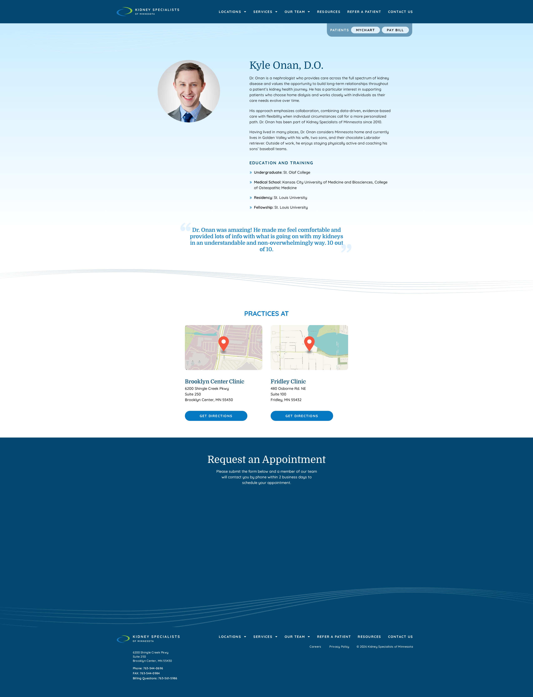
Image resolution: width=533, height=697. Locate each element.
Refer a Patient (364, 12)
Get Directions (216, 416)
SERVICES (263, 12)
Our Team (295, 12)
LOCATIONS (230, 12)
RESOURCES (329, 12)
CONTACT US (400, 12)
